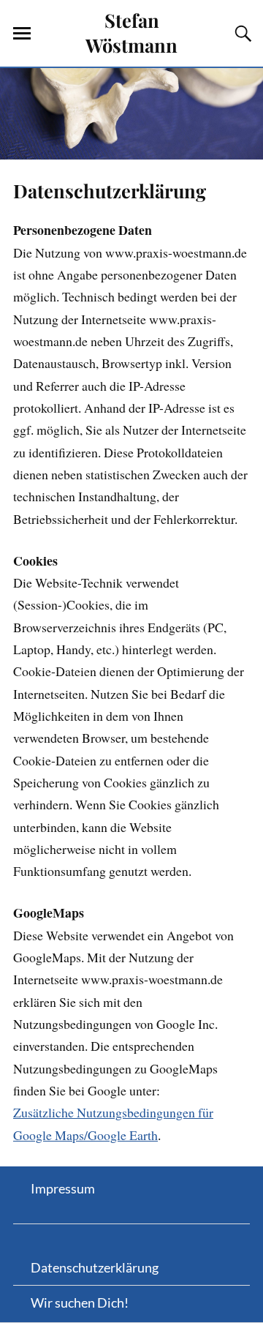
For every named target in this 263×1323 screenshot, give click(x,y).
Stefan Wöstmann (131, 32)
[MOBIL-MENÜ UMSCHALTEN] (22, 33)
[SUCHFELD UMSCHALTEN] (241, 33)
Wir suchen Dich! (80, 1302)
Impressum (63, 1188)
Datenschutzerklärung (109, 190)
